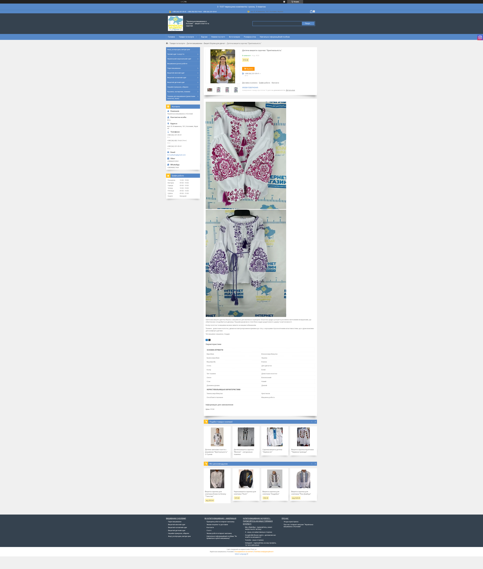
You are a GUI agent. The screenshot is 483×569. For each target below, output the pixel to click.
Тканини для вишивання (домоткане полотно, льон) (181, 97)
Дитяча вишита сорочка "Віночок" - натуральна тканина (244, 451)
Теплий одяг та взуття (175, 54)
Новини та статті (218, 37)
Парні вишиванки (174, 68)
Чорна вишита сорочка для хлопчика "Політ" (245, 492)
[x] (209, 340)
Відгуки (204, 37)
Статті (209, 530)
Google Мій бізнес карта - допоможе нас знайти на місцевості (260, 536)
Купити (250, 69)
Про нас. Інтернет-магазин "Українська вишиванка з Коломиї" (298, 525)
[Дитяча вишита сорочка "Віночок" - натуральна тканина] (246, 437)
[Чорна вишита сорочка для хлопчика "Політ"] (246, 479)
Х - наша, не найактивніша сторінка (258, 532)
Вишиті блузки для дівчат (214, 43)
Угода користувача (291, 522)
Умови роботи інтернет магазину (219, 533)
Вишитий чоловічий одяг (176, 77)
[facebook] (207, 340)
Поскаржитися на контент (244, 552)
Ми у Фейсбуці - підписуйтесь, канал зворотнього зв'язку (258, 528)
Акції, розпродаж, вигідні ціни (178, 49)
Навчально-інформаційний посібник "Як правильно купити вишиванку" (222, 537)
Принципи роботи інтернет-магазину (220, 522)
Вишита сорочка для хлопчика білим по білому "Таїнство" (215, 493)
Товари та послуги (186, 37)
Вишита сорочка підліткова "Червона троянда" (302, 450)
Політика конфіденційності (263, 552)
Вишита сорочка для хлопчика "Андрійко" (271, 492)
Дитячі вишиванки (194, 43)
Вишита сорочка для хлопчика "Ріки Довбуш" (301, 492)
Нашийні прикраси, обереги (177, 87)
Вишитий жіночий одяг (176, 73)
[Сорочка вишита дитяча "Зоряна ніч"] (275, 437)
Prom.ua (253, 549)
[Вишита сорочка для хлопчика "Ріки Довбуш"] (303, 479)
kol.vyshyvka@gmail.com (176, 155)
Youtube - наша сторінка (254, 540)
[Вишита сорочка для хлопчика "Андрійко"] (275, 479)
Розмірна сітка (250, 37)
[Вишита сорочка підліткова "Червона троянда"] (303, 437)
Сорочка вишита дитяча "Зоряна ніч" (272, 450)
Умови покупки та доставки (217, 524)
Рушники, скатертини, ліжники (178, 92)
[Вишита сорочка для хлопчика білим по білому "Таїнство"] (217, 479)
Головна (171, 37)
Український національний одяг (179, 59)
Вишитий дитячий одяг (176, 82)
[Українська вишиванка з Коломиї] (175, 23)
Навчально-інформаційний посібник (275, 37)
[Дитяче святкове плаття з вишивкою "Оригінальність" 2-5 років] (217, 437)
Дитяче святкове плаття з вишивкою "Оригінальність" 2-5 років (216, 451)
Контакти (210, 527)
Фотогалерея (234, 37)
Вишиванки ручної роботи (177, 64)
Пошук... (308, 23)
